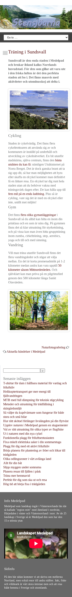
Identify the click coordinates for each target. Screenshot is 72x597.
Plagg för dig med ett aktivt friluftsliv (26, 446)
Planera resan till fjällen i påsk (22, 471)
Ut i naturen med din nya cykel (22, 433)
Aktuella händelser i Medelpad (26, 351)
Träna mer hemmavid (16, 475)
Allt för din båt (12, 463)
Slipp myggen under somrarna (22, 467)
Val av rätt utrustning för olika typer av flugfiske (33, 429)
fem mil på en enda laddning (26, 194)
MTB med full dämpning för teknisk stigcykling (33, 400)
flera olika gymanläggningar (38, 215)
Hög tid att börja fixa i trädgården (24, 484)
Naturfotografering (53, 347)
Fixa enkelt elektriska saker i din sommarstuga (32, 442)
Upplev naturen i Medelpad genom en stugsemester (35, 425)
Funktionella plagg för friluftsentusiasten (28, 437)
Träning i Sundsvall (27, 51)
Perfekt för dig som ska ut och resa (25, 480)
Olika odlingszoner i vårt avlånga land (27, 459)
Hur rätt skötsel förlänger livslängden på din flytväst (35, 421)
